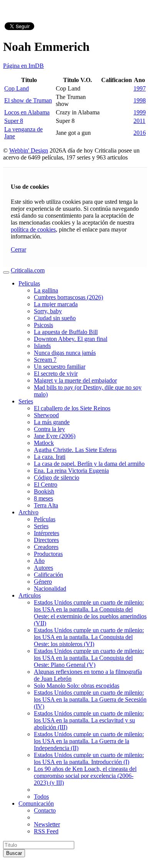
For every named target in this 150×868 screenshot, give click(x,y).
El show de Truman (28, 100)
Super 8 (13, 121)
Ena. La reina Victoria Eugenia (71, 470)
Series (25, 401)
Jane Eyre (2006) (54, 436)
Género (43, 581)
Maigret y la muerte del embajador (75, 380)
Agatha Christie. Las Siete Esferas (75, 450)
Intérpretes (46, 533)
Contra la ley (49, 429)
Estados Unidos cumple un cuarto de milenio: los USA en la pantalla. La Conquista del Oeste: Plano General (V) (89, 658)
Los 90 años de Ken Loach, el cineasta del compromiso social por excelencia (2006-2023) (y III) (85, 776)
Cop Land (16, 88)
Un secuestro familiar (59, 366)
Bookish (44, 491)
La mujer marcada (56, 304)
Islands (42, 345)
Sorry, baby (48, 311)
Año (39, 560)
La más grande (52, 422)
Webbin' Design (28, 150)
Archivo (28, 512)
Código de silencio (56, 477)
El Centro (45, 484)
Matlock (44, 443)
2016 (139, 132)
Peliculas (29, 283)
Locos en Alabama (27, 112)
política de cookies (33, 229)
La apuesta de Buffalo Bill (66, 332)
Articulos (29, 595)
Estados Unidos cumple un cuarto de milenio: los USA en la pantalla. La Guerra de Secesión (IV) (90, 699)
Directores (46, 540)
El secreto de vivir (56, 373)
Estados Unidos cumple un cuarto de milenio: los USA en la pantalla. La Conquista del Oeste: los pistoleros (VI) (89, 637)
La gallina (46, 290)
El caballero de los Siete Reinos (72, 408)
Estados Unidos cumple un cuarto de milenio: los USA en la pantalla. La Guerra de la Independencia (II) (89, 741)
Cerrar (18, 249)
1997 (139, 88)
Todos (41, 796)
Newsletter (47, 824)
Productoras (48, 554)
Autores (43, 567)
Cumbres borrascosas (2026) (68, 297)
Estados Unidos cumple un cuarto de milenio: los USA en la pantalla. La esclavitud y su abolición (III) (89, 720)
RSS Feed (46, 831)
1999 (139, 112)
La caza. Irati (49, 456)
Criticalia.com (28, 270)
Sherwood (46, 415)
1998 (139, 100)
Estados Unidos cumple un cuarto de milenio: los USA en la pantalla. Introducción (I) (89, 758)
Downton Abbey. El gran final (70, 339)
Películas (44, 519)
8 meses (43, 498)
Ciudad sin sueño (55, 318)
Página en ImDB (23, 65)
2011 (139, 121)
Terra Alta (46, 505)
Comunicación (36, 803)
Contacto (45, 810)
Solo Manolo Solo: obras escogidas (76, 685)
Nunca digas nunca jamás (65, 352)
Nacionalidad (50, 588)
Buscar (14, 853)
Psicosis (43, 325)
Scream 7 (45, 359)
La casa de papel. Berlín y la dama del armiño (89, 463)
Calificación (48, 574)
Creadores (46, 547)
